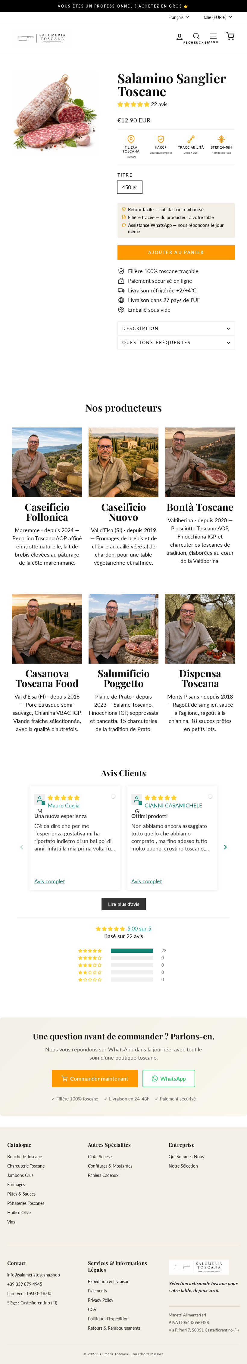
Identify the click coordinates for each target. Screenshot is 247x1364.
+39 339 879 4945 (24, 1284)
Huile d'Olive (19, 1212)
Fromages (16, 1184)
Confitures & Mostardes (110, 1165)
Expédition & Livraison (109, 1281)
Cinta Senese (100, 1156)
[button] (134, 104)
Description (140, 328)
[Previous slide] (22, 847)
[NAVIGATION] (213, 35)
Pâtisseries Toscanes (25, 1203)
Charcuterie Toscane (26, 1165)
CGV (92, 1309)
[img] (64, 797)
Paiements (97, 1290)
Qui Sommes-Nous (186, 1156)
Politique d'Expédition (108, 1318)
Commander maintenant (99, 1078)
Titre (125, 174)
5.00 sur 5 (139, 928)
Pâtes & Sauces (21, 1193)
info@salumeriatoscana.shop (33, 1274)
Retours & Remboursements (114, 1328)
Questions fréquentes (156, 342)
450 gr (129, 187)
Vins (11, 1221)
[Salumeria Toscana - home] (199, 1267)
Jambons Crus (20, 1175)
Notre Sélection (183, 1165)
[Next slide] (225, 847)
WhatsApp (173, 1078)
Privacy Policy (100, 1300)
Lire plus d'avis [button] (123, 904)
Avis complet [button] (49, 881)
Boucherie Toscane (24, 1156)
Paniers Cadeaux (103, 1175)
